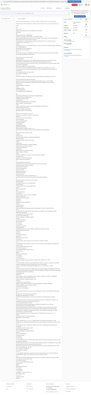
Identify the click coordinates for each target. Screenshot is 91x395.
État (67, 37)
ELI (26, 391)
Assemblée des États (71, 41)
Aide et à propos (29, 386)
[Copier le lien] (70, 47)
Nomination (69, 44)
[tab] (86, 20)
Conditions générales (70, 386)
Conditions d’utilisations (70, 388)
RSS (7, 388)
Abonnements (9, 386)
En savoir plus (63, 1)
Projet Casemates (29, 388)
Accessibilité (68, 391)
